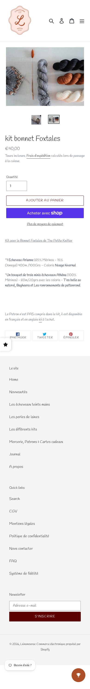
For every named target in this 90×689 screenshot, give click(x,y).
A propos (16, 466)
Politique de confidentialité (29, 536)
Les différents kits (23, 429)
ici (40, 319)
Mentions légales (22, 523)
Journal (14, 454)
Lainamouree (28, 644)
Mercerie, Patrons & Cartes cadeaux (36, 442)
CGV (13, 511)
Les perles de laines (24, 417)
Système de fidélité (23, 573)
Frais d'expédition (38, 156)
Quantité (12, 177)
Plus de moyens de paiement (45, 224)
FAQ (13, 561)
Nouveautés (18, 392)
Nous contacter (21, 548)
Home (13, 379)
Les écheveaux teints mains (29, 404)
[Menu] (82, 20)
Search (14, 498)
